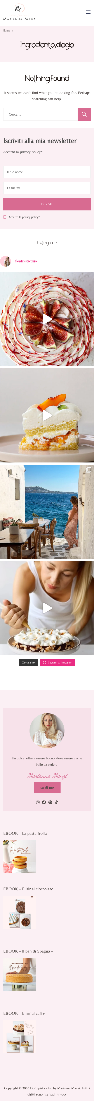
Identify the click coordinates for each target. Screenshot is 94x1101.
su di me (47, 787)
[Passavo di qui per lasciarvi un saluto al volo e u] (47, 608)
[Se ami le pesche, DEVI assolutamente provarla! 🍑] (47, 415)
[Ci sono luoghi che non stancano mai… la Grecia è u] (47, 512)
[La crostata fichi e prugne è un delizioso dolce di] (47, 319)
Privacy (61, 1094)
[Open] (88, 12)
